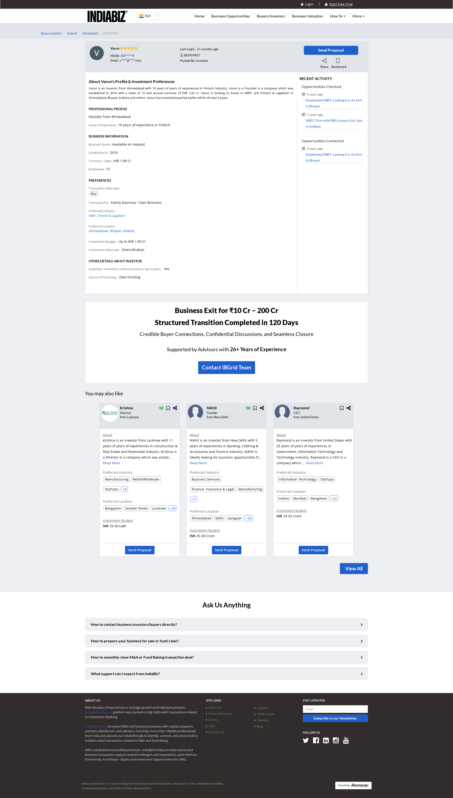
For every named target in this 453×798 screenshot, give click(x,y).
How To (336, 16)
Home (199, 16)
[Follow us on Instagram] (337, 740)
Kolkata (128, 231)
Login (308, 4)
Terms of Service (220, 713)
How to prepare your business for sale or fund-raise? (135, 641)
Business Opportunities (230, 16)
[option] (140, 481)
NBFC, (93, 215)
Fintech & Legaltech (111, 215)
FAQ (211, 726)
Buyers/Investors (271, 16)
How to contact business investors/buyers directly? (134, 624)
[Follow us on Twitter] (307, 740)
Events (213, 720)
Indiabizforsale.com (98, 712)
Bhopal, (116, 231)
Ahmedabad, (99, 231)
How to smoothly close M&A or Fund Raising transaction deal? (142, 657)
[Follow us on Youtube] (347, 740)
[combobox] (148, 16)
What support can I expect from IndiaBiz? (125, 673)
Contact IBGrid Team (226, 367)
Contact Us (216, 732)
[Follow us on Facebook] (317, 740)
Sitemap (262, 720)
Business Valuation (307, 16)
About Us (215, 707)
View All (354, 568)
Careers (262, 708)
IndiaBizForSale (95, 726)
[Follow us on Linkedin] (327, 740)
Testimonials (266, 714)
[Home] (108, 20)
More (357, 16)
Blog (260, 726)
